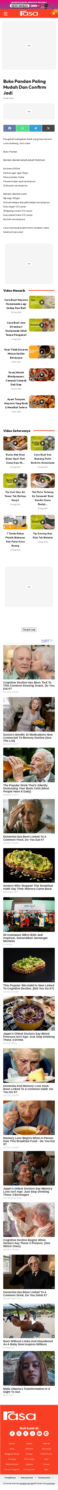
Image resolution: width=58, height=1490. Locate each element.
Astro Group (51, 1483)
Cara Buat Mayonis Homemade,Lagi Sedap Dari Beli (16, 304)
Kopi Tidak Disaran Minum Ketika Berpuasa (16, 353)
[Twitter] (25, 1433)
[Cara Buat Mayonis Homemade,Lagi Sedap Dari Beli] (42, 302)
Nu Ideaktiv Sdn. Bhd (27, 1483)
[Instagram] (19, 1433)
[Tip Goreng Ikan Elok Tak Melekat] (43, 522)
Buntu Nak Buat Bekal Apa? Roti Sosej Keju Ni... (15, 458)
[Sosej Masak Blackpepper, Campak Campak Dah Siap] (42, 374)
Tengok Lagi (29, 629)
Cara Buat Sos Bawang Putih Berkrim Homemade (43, 458)
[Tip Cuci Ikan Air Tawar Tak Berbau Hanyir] (15, 480)
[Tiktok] (32, 1433)
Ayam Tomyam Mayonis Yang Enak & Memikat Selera (16, 403)
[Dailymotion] (46, 1433)
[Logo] (29, 13)
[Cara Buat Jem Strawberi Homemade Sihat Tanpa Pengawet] (42, 325)
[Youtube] (39, 1433)
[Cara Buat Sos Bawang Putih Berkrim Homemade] (43, 443)
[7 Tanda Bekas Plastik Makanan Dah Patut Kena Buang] (15, 522)
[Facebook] (12, 1433)
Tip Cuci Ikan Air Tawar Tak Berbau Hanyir (15, 496)
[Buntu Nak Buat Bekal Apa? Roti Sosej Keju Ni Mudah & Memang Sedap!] (15, 443)
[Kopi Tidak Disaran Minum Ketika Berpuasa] (42, 351)
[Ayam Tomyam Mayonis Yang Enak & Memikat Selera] (42, 401)
